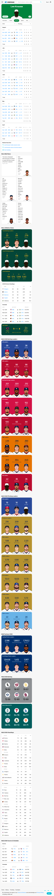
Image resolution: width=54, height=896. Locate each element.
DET (17, 53)
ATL (24, 857)
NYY (17, 41)
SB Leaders (5, 475)
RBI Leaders (5, 361)
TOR (24, 854)
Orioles (6, 801)
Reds (5, 766)
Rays (5, 790)
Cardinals (6, 760)
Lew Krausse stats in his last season (13, 147)
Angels (6, 298)
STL (24, 848)
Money (7, 889)
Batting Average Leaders (8, 380)
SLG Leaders (5, 456)
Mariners (6, 295)
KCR (17, 88)
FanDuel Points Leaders (8, 637)
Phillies (6, 741)
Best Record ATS (6, 679)
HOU (13, 878)
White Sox (6, 806)
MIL (16, 79)
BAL (17, 38)
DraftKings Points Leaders (9, 656)
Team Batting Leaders (7, 230)
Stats (10, 20)
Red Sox (6, 796)
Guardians (6, 809)
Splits (22, 20)
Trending (12, 889)
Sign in (47, 2)
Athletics (5, 16)
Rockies (6, 783)
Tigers (5, 815)
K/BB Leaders (5, 594)
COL (15, 848)
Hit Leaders (5, 399)
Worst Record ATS (7, 705)
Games (16, 20)
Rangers (6, 289)
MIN (16, 65)
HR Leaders (5, 342)
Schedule (4, 304)
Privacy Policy (40, 892)
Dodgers (6, 771)
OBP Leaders (5, 437)
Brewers (6, 755)
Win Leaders (5, 499)
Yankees (6, 793)
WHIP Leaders (5, 556)
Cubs (5, 757)
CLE (17, 136)
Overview (4, 20)
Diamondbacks (7, 777)
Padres (6, 774)
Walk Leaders (5, 613)
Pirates (6, 763)
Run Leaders (5, 418)
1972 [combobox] (3, 24)
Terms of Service (22, 892)
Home (2, 889)
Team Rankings (6, 271)
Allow (49, 893)
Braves (6, 738)
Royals (5, 818)
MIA (22, 869)
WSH (22, 875)
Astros (6, 292)
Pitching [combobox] (20, 24)
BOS (15, 854)
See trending (7, 150)
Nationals (6, 747)
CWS (17, 32)
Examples (17, 889)
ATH (22, 309)
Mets (5, 750)
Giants (5, 780)
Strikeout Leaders (6, 518)
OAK (17, 59)
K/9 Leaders (5, 575)
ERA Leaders (5, 537)
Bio (27, 20)
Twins (7, 331)
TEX (17, 130)
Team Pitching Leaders (8, 251)
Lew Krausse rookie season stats (12, 145)
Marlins (6, 744)
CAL (17, 91)
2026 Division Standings (8, 284)
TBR (13, 872)
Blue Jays (6, 799)
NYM (15, 857)
